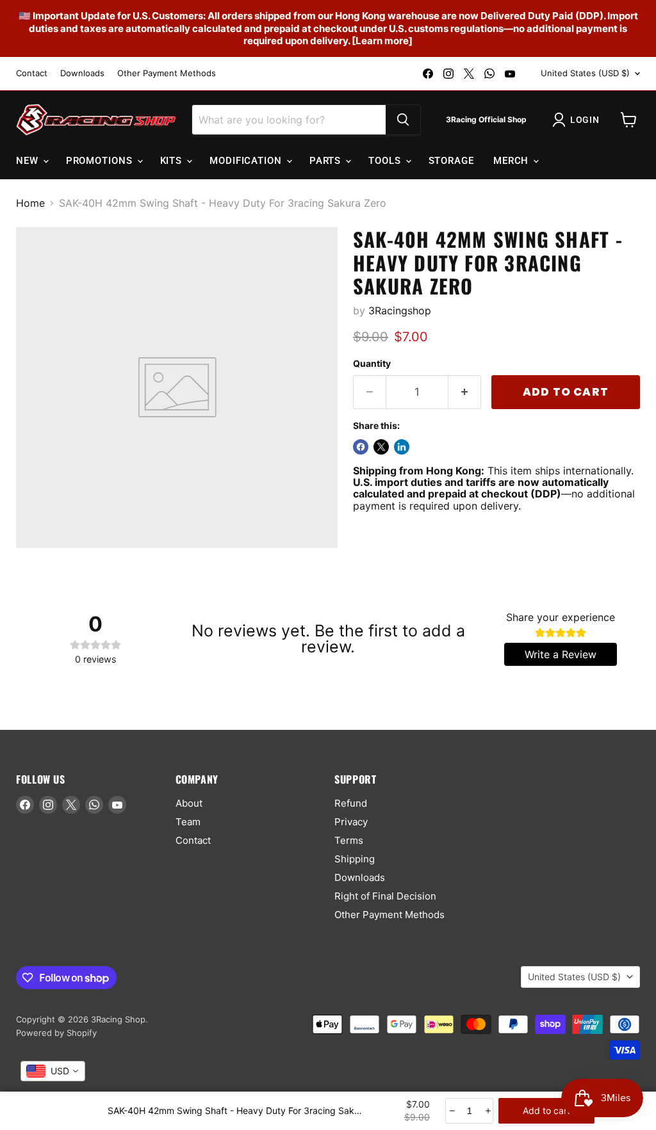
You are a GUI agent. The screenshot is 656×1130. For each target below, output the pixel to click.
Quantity (372, 364)
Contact (31, 73)
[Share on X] (381, 447)
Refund (350, 803)
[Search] (403, 119)
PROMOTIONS (101, 160)
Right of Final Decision (385, 896)
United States (585, 73)
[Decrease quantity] (451, 1111)
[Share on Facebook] (360, 447)
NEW (29, 160)
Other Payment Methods (166, 73)
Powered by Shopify (56, 1033)
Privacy (351, 822)
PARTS (326, 160)
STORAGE (451, 160)
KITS (173, 160)
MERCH (512, 160)
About (189, 803)
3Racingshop (399, 310)
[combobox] (52, 1071)
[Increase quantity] (487, 1111)
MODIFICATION (247, 160)
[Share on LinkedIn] (401, 447)
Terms (348, 840)
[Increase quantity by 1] (464, 392)
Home (30, 203)
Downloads (82, 73)
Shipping (354, 859)
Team (188, 822)
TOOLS (386, 160)
